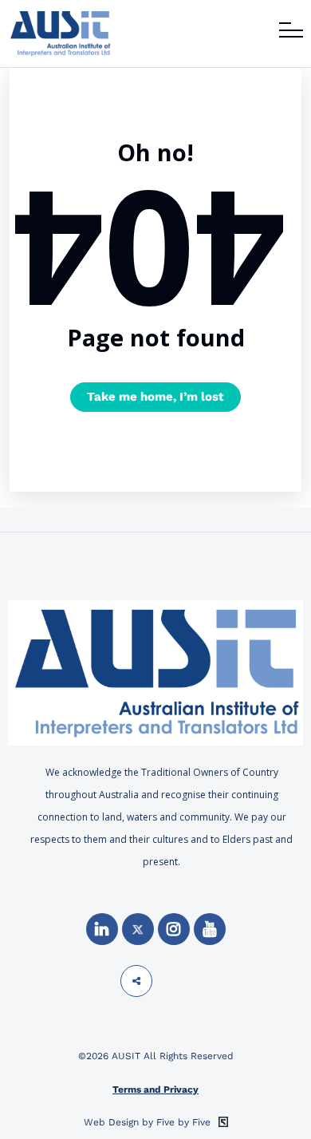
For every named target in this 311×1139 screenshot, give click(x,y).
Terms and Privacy (155, 1089)
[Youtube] (210, 929)
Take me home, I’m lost (155, 397)
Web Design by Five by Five (149, 1122)
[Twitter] (138, 929)
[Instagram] (174, 929)
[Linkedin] (102, 929)
